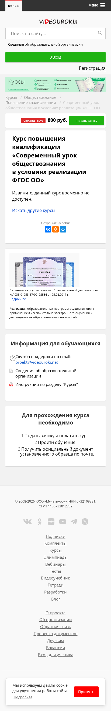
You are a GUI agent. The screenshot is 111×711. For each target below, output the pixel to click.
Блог (55, 599)
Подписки (55, 536)
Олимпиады (55, 557)
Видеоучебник (55, 578)
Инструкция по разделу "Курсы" (46, 384)
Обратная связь (55, 626)
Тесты (55, 571)
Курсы (14, 6)
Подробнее (23, 697)
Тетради (56, 585)
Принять (86, 691)
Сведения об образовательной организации (46, 373)
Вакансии (55, 647)
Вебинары (55, 564)
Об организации (55, 619)
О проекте (55, 612)
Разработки (55, 592)
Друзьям (55, 640)
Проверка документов (56, 633)
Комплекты (55, 543)
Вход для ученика (55, 654)
